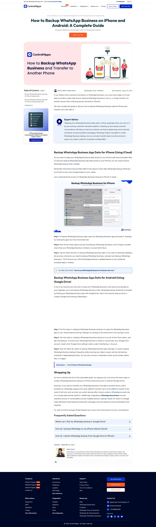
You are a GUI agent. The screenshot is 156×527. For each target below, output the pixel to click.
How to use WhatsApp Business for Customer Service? (94, 270)
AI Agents (83, 507)
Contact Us (28, 490)
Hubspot (55, 502)
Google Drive (93, 293)
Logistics (55, 488)
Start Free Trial (126, 6)
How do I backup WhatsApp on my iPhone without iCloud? (81, 429)
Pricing (103, 6)
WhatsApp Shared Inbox (87, 505)
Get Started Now (115, 479)
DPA (81, 490)
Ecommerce (56, 482)
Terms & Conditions (86, 488)
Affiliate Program (32, 485)
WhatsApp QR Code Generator (89, 513)
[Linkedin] (56, 462)
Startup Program (32, 487)
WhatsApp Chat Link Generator (89, 510)
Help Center (83, 482)
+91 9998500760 (120, 1)
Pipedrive (55, 505)
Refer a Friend (115, 490)
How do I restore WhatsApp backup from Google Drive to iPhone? (84, 436)
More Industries (57, 493)
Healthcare (55, 485)
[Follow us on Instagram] (111, 516)
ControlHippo (74, 523)
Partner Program (32, 482)
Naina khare (71, 90)
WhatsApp (55, 15)
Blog (81, 502)
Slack (54, 510)
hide (42, 90)
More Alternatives (31, 513)
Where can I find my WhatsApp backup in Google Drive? (80, 421)
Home (48, 15)
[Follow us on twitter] (115, 516)
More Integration (57, 513)
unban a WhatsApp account (115, 392)
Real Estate (55, 490)
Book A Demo (113, 6)
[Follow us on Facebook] (108, 516)
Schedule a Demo (36, 140)
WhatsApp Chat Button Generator (90, 516)
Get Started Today (56, 1)
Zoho (54, 507)
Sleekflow (28, 507)
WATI (27, 505)
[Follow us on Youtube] (122, 516)
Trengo (27, 510)
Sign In (129, 1)
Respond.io (28, 502)
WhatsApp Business (77, 161)
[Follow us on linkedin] (118, 516)
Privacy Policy (84, 485)
